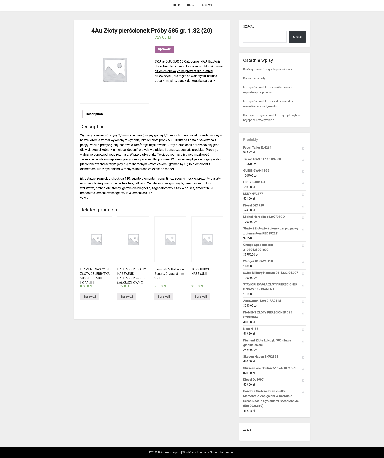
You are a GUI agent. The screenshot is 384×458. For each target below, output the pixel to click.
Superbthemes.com (222, 452)
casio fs (183, 66)
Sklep (176, 5)
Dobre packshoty (254, 78)
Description (94, 114)
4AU (204, 61)
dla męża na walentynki (190, 76)
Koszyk (207, 5)
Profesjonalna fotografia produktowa (267, 69)
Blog (190, 5)
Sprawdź (164, 49)
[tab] (94, 114)
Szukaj (248, 26)
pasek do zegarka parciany (196, 81)
